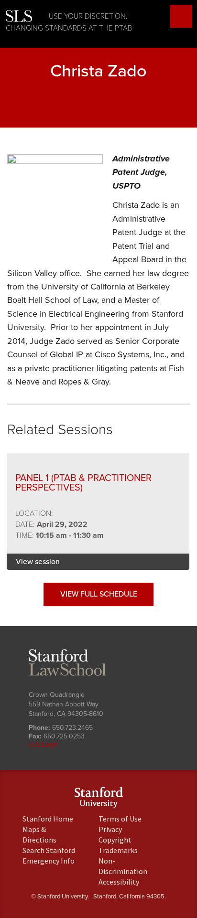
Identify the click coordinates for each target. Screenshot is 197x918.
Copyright (114, 839)
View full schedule (98, 594)
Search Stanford (48, 850)
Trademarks (118, 850)
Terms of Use (120, 818)
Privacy (110, 829)
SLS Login (43, 744)
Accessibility (118, 881)
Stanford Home (47, 818)
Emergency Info (48, 860)
